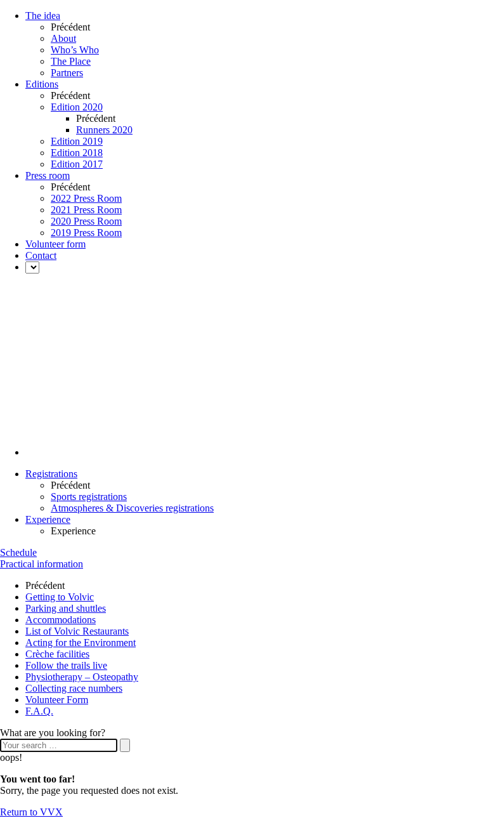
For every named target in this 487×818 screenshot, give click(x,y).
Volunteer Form (56, 699)
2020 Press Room (86, 221)
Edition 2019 (77, 141)
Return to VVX (31, 812)
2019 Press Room (86, 232)
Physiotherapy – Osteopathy (81, 676)
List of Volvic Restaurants (77, 631)
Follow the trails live (66, 665)
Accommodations (60, 619)
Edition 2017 (77, 164)
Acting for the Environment (80, 642)
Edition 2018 (77, 152)
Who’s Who (75, 49)
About (63, 38)
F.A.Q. (39, 711)
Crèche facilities (57, 654)
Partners (67, 72)
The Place (71, 61)
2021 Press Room (86, 209)
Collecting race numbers (73, 688)
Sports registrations (89, 496)
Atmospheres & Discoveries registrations (132, 508)
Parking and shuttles (65, 608)
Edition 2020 (77, 107)
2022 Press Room (86, 198)
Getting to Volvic (59, 596)
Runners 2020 (104, 129)
